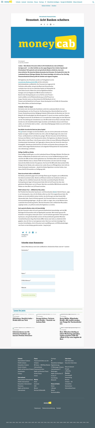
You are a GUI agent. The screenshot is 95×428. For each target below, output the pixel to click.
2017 (36, 422)
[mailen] (54, 24)
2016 (39, 422)
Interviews (30, 2)
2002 (84, 422)
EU (21, 131)
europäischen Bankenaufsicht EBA (27, 82)
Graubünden (21, 371)
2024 (14, 422)
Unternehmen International (25, 379)
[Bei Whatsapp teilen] (47, 24)
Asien (35, 382)
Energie (67, 369)
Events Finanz (38, 373)
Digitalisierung (55, 365)
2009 (61, 422)
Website (24, 287)
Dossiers (54, 5)
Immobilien (68, 384)
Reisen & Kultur (46, 5)
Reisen (53, 390)
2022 (20, 422)
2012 (51, 422)
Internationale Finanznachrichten (47, 16)
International (21, 377)
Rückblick (24, 236)
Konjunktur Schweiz (23, 365)
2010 (58, 422)
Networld (53, 380)
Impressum (37, 408)
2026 (7, 422)
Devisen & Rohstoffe (39, 390)
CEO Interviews (69, 361)
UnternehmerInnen (70, 388)
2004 (78, 422)
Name (24, 273)
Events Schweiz (22, 367)
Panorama (20, 386)
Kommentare (68, 386)
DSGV (54, 192)
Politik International (23, 382)
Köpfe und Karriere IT (57, 373)
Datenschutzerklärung (48, 408)
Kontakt (58, 408)
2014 (45, 422)
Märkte (36, 379)
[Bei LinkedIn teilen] (51, 24)
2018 (33, 422)
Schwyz (20, 373)
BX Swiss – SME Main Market (42, 365)
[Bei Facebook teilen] (44, 24)
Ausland (24, 2)
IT (45, 2)
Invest (36, 376)
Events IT (53, 376)
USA (35, 386)
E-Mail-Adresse (26, 280)
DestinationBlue (55, 392)
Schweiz (18, 2)
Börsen (36, 388)
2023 (17, 422)
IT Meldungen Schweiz (57, 367)
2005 (74, 422)
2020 (26, 422)
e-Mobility (68, 371)
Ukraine (67, 379)
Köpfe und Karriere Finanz (41, 371)
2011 (55, 422)
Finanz (36, 2)
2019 (29, 422)
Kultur (53, 386)
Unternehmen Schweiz (24, 361)
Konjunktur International (25, 384)
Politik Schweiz (22, 363)
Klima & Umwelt (77, 2)
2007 (68, 422)
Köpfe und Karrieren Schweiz (26, 369)
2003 (81, 422)
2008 (64, 422)
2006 (71, 422)
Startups (41, 2)
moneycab (22, 61)
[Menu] (2, 2)
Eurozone (36, 384)
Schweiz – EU (68, 382)
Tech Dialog (54, 378)
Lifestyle (53, 388)
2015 (42, 422)
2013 (48, 422)
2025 (10, 422)
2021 (23, 422)
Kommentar (25, 250)
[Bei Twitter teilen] (41, 24)
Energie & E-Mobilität (66, 2)
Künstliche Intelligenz (53, 2)
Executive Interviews (71, 363)
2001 (87, 422)
